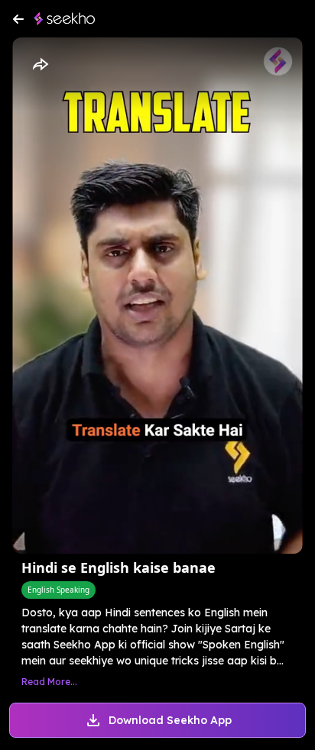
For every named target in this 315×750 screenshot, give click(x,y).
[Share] (39, 65)
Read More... (49, 681)
